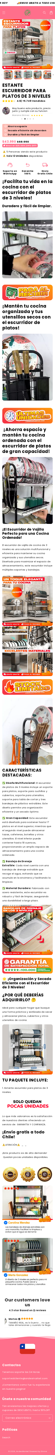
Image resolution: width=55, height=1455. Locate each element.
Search (6, 1437)
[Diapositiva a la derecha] (53, 74)
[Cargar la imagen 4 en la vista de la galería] (37, 74)
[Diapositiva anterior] (21, 118)
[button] (44, 12)
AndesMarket (22, 1451)
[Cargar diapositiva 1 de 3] (25, 119)
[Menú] (3, 12)
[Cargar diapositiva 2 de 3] (27, 119)
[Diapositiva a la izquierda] (2, 74)
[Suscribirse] (49, 1418)
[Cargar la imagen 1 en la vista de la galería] (8, 74)
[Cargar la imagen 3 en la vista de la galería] (28, 74)
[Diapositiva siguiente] (33, 118)
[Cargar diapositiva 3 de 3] (30, 119)
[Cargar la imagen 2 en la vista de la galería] (18, 74)
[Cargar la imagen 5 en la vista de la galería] (47, 74)
